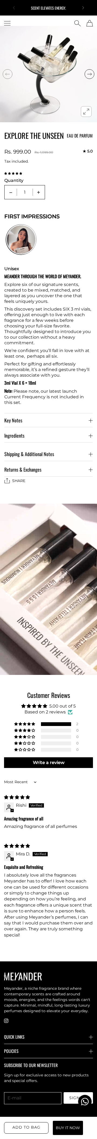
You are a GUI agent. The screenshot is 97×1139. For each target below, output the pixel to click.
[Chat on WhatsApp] (85, 1101)
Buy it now (68, 1127)
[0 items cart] (89, 23)
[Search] (77, 23)
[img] (17, 797)
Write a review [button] (48, 762)
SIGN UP (78, 1097)
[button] (14, 7)
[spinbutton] (25, 192)
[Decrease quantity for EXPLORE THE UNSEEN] (10, 192)
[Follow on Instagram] (6, 1020)
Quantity (13, 180)
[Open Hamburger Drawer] (7, 23)
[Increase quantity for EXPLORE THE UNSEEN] (38, 192)
